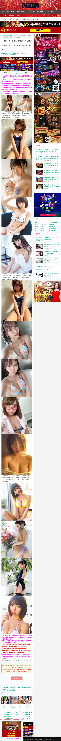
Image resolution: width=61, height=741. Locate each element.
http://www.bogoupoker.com (16, 73)
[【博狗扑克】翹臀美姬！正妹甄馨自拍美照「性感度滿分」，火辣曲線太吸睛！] (5, 700)
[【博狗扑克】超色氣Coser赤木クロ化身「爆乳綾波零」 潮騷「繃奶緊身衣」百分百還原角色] (29, 700)
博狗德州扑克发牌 (8, 35)
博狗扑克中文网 (20, 660)
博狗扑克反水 (52, 226)
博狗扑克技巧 (51, 11)
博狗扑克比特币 (52, 228)
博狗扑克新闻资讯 (39, 228)
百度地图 (31, 739)
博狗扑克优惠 (20, 11)
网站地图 (41, 739)
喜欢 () (17, 678)
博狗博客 (19, 15)
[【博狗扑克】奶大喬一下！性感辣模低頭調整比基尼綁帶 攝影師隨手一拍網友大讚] (21, 700)
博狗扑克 (16, 53)
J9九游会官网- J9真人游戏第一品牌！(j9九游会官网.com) (15, 654)
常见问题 (3, 15)
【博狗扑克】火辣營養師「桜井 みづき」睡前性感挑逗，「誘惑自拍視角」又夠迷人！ (8, 690)
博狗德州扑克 (38, 222)
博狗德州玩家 (52, 224)
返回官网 (11, 15)
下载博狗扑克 (30, 11)
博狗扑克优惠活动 (39, 226)
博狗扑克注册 (10, 11)
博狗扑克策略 (52, 230)
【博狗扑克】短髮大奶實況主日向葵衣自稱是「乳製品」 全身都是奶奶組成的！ (16, 45)
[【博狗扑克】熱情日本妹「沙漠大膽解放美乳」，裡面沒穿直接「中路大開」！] (13, 700)
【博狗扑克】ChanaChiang (24, 687)
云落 (50, 739)
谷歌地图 (36, 739)
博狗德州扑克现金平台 (40, 224)
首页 (2, 11)
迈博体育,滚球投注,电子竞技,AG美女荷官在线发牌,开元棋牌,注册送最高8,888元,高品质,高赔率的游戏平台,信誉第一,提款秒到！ (16, 637)
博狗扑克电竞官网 (39, 230)
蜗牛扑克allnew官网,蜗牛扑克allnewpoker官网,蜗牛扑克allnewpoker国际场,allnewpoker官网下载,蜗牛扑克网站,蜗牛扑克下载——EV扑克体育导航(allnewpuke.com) (16, 650)
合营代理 (26, 739)
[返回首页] (1, 35)
